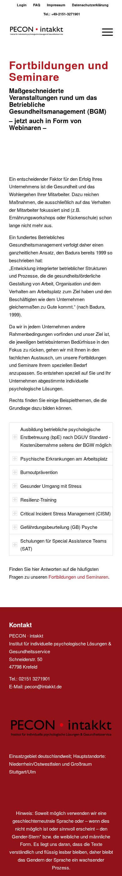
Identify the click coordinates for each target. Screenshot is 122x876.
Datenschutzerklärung (90, 5)
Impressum (56, 5)
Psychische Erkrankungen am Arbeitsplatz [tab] (64, 458)
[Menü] (104, 31)
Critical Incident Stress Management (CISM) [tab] (65, 513)
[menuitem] (22, 5)
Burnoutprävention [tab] (39, 472)
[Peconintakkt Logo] (50, 31)
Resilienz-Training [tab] (38, 499)
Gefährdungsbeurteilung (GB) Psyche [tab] (58, 527)
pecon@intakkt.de (43, 686)
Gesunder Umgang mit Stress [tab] (51, 485)
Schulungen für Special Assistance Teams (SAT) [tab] (63, 544)
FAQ (36, 5)
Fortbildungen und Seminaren (78, 576)
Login (22, 5)
